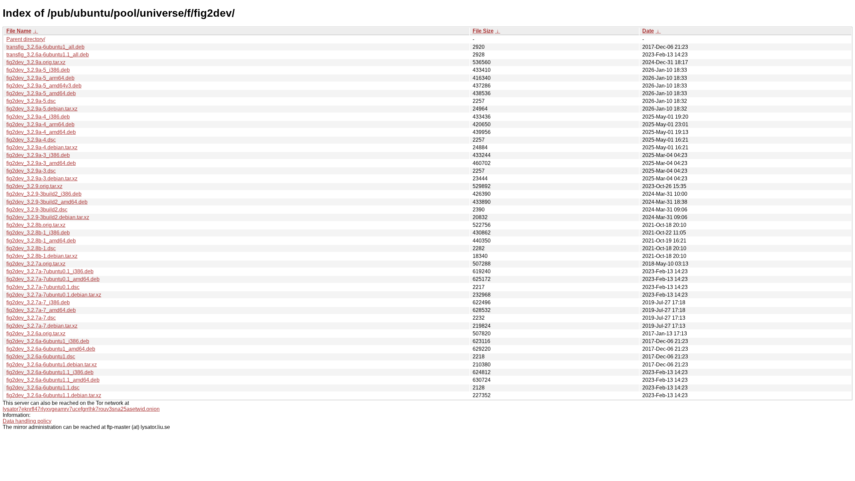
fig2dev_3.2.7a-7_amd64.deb (41, 310)
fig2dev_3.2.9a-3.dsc (31, 171)
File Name (18, 31)
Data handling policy (27, 421)
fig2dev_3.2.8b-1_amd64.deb (41, 241)
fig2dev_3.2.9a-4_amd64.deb (41, 132)
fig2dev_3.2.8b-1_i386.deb (38, 232)
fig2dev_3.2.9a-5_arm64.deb (40, 78)
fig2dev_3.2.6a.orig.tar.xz (35, 333)
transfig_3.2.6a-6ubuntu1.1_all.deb (47, 54)
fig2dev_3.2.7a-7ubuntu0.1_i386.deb (50, 271)
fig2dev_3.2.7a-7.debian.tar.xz (41, 326)
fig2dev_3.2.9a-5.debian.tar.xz (41, 109)
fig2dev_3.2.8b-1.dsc (31, 248)
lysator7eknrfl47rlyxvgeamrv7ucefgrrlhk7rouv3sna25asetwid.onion (81, 409)
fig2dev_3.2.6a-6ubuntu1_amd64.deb (50, 349)
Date (648, 31)
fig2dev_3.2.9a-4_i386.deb (38, 117)
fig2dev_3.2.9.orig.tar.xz (34, 186)
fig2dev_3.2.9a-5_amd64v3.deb (43, 86)
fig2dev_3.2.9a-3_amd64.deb (41, 163)
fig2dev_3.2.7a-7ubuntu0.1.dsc (42, 287)
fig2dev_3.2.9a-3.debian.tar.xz (41, 178)
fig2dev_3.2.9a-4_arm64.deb (40, 124)
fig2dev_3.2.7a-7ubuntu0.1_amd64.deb (53, 279)
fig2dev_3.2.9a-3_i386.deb (38, 155)
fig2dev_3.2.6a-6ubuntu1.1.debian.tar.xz (53, 395)
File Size (483, 31)
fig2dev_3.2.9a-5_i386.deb (38, 70)
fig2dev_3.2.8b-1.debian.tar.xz (41, 256)
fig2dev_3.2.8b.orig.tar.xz (35, 225)
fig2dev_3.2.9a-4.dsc (31, 140)
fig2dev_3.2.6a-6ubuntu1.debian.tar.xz (51, 364)
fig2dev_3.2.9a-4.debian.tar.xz (41, 147)
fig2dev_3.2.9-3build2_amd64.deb (47, 202)
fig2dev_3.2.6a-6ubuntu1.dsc (40, 356)
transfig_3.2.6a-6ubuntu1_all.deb (45, 47)
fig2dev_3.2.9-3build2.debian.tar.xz (47, 217)
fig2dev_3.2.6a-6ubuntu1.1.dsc (42, 387)
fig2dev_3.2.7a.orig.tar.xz (35, 264)
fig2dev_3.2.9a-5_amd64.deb (41, 93)
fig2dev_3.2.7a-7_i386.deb (38, 302)
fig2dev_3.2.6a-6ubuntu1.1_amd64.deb (53, 380)
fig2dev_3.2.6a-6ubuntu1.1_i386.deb (50, 372)
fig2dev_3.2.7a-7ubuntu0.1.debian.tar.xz (53, 295)
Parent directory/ (25, 39)
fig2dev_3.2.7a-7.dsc (31, 318)
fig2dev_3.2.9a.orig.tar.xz (35, 62)
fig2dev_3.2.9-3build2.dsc (36, 209)
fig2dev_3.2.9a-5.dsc (31, 101)
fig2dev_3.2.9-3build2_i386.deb (43, 194)
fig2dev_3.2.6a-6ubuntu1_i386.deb (47, 341)
